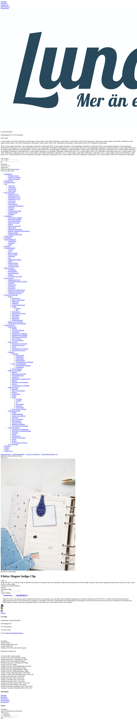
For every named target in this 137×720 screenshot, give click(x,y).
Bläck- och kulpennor (18, 300)
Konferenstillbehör (17, 414)
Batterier (14, 372)
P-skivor (6, 449)
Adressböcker (12, 241)
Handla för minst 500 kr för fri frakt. (11, 456)
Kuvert (14, 347)
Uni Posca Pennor (13, 266)
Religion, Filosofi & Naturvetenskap (19, 231)
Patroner (18, 308)
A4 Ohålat (19, 399)
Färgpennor (11, 256)
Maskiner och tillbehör (14, 370)
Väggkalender (20, 359)
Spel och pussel (9, 278)
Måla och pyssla (9, 268)
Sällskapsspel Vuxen (14, 280)
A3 (17, 402)
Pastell (10, 261)
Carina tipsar (12, 187)
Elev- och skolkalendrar (19, 364)
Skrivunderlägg (16, 421)
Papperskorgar (16, 436)
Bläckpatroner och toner (19, 374)
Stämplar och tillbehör (18, 424)
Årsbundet (15, 354)
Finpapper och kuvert (18, 345)
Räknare (14, 380)
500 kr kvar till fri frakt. (8, 171)
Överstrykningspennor (18, 305)
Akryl (10, 251)
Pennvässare (15, 317)
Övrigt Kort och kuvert (18, 350)
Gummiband (15, 332)
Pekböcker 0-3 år (13, 194)
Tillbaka (3, 613)
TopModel (11, 214)
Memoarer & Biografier (15, 229)
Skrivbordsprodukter (14, 411)
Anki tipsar (11, 186)
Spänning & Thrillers (14, 177)
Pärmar (14, 439)
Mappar (14, 434)
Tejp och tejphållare (17, 340)
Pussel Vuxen (12, 285)
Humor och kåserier (14, 179)
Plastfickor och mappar (18, 438)
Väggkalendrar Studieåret (23, 365)
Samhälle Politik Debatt (15, 234)
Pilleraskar (7, 446)
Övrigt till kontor (13, 444)
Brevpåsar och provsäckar (19, 343)
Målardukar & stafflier (14, 259)
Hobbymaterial (12, 271)
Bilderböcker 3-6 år (14, 196)
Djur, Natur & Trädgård (15, 218)
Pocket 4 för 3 (8, 451)
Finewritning (15, 315)
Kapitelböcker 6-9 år (14, 197)
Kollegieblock (16, 394)
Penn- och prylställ (17, 419)
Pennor (10, 296)
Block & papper (13, 253)
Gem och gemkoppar (18, 330)
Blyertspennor (16, 312)
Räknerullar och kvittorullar (20, 382)
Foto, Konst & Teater (14, 221)
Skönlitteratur (8, 174)
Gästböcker (11, 243)
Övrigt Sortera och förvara (19, 443)
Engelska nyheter (9, 182)
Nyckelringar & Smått (14, 211)
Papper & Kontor (9, 325)
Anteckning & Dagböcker (15, 206)
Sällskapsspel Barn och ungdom (17, 281)
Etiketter (14, 328)
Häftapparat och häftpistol (19, 333)
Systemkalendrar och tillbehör (24, 362)
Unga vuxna (11, 201)
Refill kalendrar (20, 360)
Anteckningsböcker (10, 239)
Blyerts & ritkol (12, 254)
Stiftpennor (15, 303)
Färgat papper (20, 404)
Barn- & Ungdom (9, 192)
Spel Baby (11, 283)
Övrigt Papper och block (19, 409)
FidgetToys (11, 207)
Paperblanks (8, 238)
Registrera (6, 713)
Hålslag (14, 412)
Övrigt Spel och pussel (15, 293)
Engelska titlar (8, 181)
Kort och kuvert (13, 342)
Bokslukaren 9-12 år (14, 199)
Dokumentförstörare (18, 375)
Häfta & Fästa (12, 327)
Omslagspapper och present (20, 349)
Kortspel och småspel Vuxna (16, 290)
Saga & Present (12, 204)
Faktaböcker (11, 202)
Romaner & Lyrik (13, 176)
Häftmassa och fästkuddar (19, 337)
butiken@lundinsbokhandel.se (14, 633)
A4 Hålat (18, 401)
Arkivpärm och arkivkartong (20, 429)
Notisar (14, 396)
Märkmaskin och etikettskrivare (21, 379)
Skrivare (14, 384)
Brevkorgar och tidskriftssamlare (21, 431)
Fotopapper (19, 406)
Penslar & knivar (13, 263)
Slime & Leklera (13, 212)
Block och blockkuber (18, 390)
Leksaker (11, 209)
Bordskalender (20, 355)
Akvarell (10, 249)
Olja (9, 258)
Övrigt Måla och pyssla (15, 276)
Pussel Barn (11, 286)
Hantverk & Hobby (14, 223)
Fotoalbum (15, 432)
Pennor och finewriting (11, 295)
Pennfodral (15, 417)
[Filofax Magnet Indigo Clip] (38, 515)
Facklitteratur (8, 216)
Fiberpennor (15, 301)
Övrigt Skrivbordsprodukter (20, 426)
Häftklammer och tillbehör (19, 335)
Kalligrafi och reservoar (19, 313)
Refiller (14, 307)
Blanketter (15, 389)
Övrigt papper (20, 407)
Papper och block (13, 387)
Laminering (15, 377)
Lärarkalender (20, 367)
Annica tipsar (12, 191)
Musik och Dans (13, 233)
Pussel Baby (11, 288)
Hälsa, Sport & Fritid (14, 226)
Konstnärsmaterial (9, 248)
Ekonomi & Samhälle (14, 219)
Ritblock (10, 275)
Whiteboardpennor (17, 320)
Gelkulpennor (16, 298)
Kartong (14, 392)
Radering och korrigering (15, 322)
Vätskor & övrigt (13, 265)
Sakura (10, 244)
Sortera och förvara (13, 427)
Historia (10, 224)
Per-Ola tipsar (12, 189)
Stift (17, 310)
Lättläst (6, 448)
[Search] (1, 162)
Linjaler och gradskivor (19, 416)
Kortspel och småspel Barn (16, 291)
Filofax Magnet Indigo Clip (49, 454)
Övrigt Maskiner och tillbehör (20, 385)
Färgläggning (12, 270)
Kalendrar (7, 246)
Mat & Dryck (12, 228)
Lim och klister (16, 338)
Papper (14, 397)
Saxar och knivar (17, 422)
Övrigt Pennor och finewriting (17, 323)
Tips (5, 184)
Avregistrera (6, 715)
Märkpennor (15, 318)
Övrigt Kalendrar (17, 369)
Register (14, 441)
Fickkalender (19, 357)
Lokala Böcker (8, 236)
